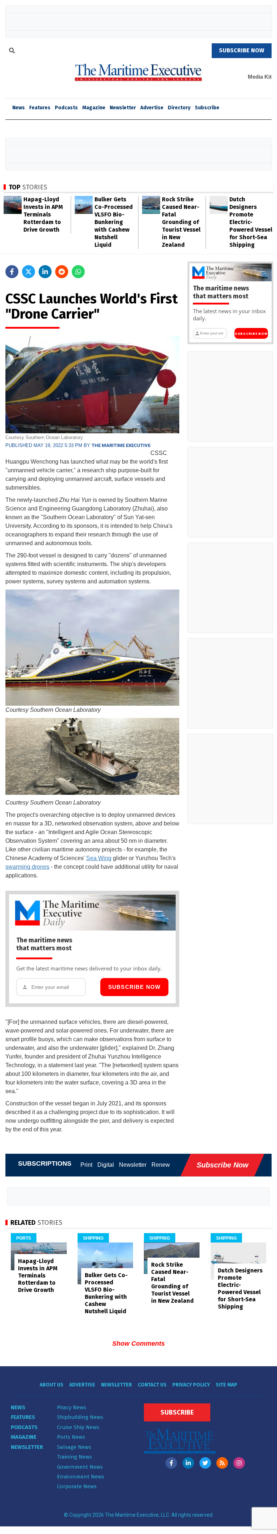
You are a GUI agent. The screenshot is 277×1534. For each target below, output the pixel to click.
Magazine (93, 108)
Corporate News (77, 1486)
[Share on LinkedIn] (45, 271)
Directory (179, 108)
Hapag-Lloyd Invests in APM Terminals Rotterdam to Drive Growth (43, 214)
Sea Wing (98, 858)
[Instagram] (239, 1463)
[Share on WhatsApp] (78, 271)
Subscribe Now (134, 987)
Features (39, 108)
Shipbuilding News (80, 1417)
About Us (51, 1385)
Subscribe (207, 108)
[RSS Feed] (222, 1463)
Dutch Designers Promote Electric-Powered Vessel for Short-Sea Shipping (250, 222)
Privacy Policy (191, 1385)
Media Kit (260, 77)
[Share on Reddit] (61, 271)
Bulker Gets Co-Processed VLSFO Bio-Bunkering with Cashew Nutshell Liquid (113, 222)
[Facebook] (171, 1463)
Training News (74, 1457)
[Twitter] (205, 1463)
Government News (80, 1467)
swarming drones (27, 867)
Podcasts (66, 108)
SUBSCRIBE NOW (241, 50)
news (18, 108)
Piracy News (71, 1407)
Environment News (80, 1476)
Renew (160, 1165)
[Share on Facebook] (11, 271)
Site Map (226, 1385)
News (18, 1407)
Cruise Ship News (78, 1427)
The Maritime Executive (121, 445)
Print (86, 1165)
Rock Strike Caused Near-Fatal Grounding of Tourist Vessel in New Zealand (181, 222)
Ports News (71, 1437)
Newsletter (123, 108)
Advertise (151, 108)
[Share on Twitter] (28, 271)
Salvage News (74, 1447)
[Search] (11, 51)
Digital (105, 1165)
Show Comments (138, 1343)
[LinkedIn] (188, 1463)
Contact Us (152, 1385)
